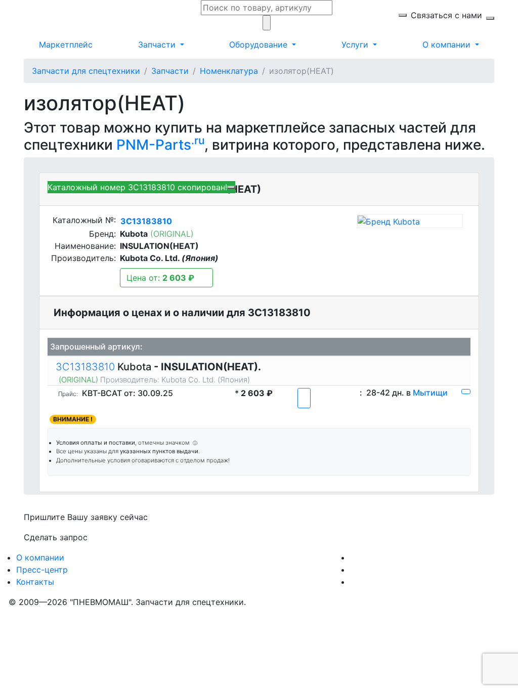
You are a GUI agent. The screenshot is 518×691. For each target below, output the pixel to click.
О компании (40, 557)
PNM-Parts (160, 144)
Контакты (35, 582)
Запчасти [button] (158, 44)
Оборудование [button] (259, 44)
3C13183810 (146, 221)
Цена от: (160, 278)
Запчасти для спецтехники (86, 71)
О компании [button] (447, 44)
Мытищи (430, 392)
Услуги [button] (356, 44)
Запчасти (170, 71)
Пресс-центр (42, 570)
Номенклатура (229, 71)
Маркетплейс (66, 44)
